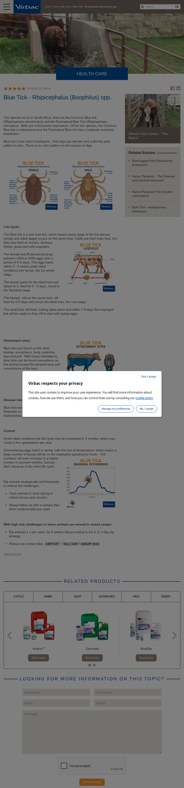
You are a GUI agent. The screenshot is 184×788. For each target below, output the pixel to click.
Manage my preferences (116, 409)
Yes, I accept (146, 409)
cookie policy (144, 398)
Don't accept (148, 376)
